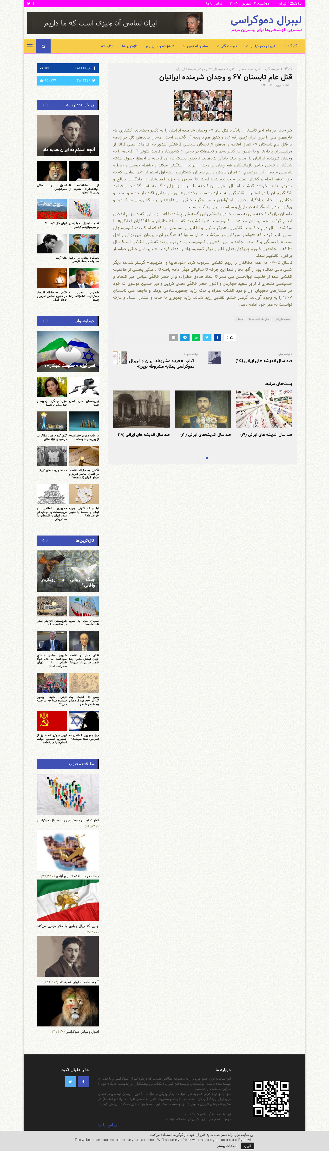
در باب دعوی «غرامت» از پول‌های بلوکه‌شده (84, 437)
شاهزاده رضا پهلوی (160, 46)
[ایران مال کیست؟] (52, 209)
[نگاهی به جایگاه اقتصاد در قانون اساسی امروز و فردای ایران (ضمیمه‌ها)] (84, 456)
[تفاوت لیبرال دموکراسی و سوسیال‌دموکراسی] (84, 209)
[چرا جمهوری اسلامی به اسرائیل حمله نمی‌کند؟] (84, 721)
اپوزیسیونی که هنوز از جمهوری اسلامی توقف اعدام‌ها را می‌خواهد (52, 739)
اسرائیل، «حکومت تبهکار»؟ (69, 365)
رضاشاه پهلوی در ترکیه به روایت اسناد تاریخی (84, 259)
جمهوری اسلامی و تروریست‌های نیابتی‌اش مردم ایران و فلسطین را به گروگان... (52, 514)
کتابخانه (107, 46)
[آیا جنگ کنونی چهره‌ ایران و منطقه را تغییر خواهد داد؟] (84, 494)
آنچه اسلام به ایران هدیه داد (69, 149)
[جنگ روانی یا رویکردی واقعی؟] (68, 571)
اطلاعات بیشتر (227, 1146)
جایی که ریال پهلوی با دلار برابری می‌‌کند (68, 926)
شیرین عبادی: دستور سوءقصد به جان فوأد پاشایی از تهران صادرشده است (52, 660)
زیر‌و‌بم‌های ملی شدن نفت (84, 403)
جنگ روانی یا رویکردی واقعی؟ (67, 582)
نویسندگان (229, 46)
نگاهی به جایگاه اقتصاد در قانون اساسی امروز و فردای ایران (52, 296)
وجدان (240, 319)
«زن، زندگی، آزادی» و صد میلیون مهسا (52, 403)
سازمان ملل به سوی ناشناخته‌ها (84, 622)
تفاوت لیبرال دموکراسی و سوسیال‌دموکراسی (84, 225)
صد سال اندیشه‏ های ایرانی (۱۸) (144, 434)
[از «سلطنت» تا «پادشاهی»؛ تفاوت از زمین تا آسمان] (84, 171)
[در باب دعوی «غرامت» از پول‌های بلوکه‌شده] (84, 421)
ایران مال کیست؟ (56, 223)
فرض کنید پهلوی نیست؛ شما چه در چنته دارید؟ (52, 701)
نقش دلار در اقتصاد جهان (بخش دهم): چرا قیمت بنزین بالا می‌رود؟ (84, 659)
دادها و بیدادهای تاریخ (53, 470)
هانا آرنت (61, 257)
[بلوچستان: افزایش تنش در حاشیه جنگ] (52, 606)
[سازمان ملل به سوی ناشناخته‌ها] (84, 606)
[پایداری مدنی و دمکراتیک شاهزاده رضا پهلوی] (84, 278)
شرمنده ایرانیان (282, 319)
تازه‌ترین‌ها (129, 46)
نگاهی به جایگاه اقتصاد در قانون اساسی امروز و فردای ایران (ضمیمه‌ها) (84, 474)
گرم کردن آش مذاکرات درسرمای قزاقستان (52, 437)
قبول (247, 1146)
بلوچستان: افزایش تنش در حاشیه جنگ (52, 622)
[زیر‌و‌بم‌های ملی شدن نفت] (84, 387)
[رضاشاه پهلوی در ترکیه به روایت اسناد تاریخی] (84, 243)
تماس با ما (214, 3)
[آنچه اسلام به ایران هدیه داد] (68, 135)
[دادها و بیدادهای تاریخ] (52, 456)
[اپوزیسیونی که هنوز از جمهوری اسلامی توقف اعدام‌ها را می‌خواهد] (52, 721)
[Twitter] (70, 1081)
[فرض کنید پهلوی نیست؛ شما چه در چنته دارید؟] (52, 683)
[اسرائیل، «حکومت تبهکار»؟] (68, 351)
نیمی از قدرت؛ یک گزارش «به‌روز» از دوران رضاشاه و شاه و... (84, 701)
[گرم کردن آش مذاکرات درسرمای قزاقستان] (52, 421)
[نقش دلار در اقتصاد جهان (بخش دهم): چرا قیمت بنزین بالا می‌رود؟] (84, 641)
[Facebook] (83, 1081)
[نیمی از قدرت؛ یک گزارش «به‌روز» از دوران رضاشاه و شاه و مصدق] (84, 683)
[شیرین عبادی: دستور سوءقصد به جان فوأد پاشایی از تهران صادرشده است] (52, 641)
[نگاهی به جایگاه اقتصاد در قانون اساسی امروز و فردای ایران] (52, 278)
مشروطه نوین (197, 46)
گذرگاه (292, 46)
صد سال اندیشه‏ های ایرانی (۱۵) (264, 360)
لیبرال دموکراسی (266, 20)
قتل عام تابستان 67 (259, 319)
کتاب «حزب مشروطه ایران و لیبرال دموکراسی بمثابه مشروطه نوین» (161, 363)
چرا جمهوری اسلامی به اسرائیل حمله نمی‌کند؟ (84, 737)
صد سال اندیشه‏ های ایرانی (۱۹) (266, 434)
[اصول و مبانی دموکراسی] (52, 171)
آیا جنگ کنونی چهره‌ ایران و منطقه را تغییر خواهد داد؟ (84, 512)
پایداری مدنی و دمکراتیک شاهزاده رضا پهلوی (84, 296)
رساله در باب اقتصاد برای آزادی (77, 876)
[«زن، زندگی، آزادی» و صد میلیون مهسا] (52, 387)
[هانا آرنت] (52, 243)
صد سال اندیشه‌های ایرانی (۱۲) (205, 434)
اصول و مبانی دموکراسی (52, 187)
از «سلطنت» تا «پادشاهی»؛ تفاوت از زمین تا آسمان (84, 189)
